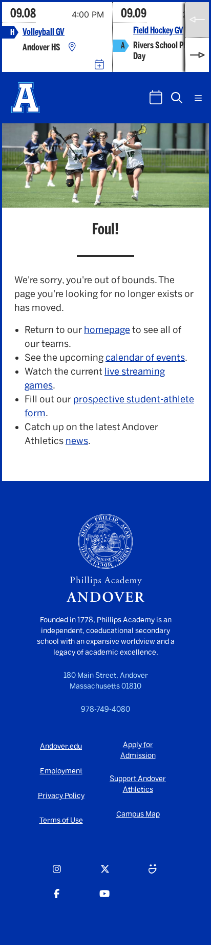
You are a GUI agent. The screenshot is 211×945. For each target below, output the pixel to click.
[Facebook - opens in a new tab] (56, 899)
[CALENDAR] (155, 97)
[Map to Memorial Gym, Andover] (72, 47)
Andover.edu (61, 746)
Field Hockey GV (158, 30)
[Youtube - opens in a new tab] (104, 899)
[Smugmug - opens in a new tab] (153, 875)
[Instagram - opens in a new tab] (57, 875)
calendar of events (145, 357)
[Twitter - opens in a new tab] (105, 875)
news (77, 441)
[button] (176, 97)
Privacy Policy (61, 795)
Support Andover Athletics (138, 784)
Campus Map (138, 814)
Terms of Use (61, 820)
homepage (107, 330)
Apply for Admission (138, 750)
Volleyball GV (44, 32)
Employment (61, 771)
